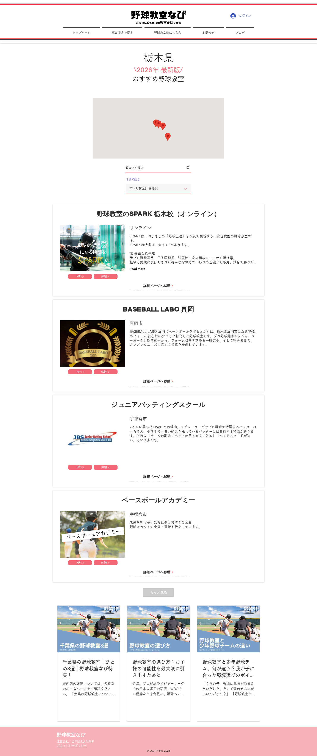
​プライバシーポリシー (72, 745)
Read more (137, 269)
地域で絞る (133, 179)
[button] (167, 30)
